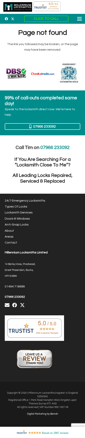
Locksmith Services (19, 212)
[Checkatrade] (42, 73)
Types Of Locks (16, 206)
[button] (79, 18)
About (9, 230)
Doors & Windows (17, 218)
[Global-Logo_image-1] (17, 7)
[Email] (7, 305)
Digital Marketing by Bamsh (42, 414)
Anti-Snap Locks (17, 224)
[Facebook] (6, 19)
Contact (11, 242)
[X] (12, 19)
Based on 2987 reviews (55, 432)
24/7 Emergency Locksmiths (25, 200)
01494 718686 (15, 286)
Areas (9, 236)
